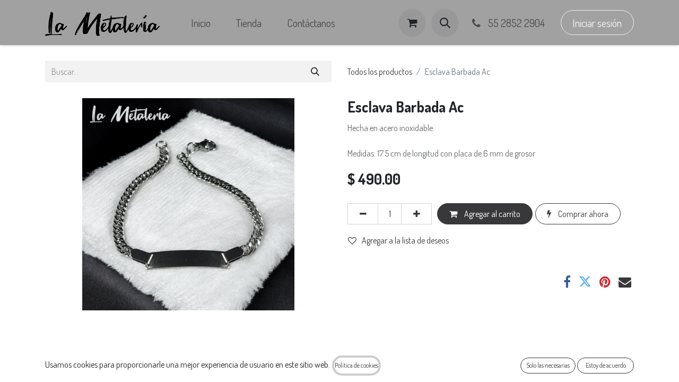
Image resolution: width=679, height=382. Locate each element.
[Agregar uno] (416, 213)
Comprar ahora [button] (582, 214)
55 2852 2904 (515, 23)
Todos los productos (379, 71)
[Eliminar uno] (362, 213)
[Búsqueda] (315, 71)
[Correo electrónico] (625, 281)
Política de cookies (356, 365)
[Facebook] (567, 281)
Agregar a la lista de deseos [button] (405, 240)
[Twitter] (585, 281)
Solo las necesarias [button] (548, 365)
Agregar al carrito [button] (491, 214)
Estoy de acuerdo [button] (606, 365)
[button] (445, 23)
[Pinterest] (605, 281)
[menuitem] (200, 23)
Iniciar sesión (597, 23)
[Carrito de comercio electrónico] (412, 23)
